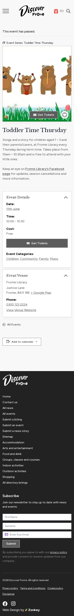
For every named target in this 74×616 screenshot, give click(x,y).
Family (43, 259)
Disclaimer (9, 594)
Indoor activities (13, 465)
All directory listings (15, 482)
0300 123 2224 (16, 304)
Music (54, 259)
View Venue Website (21, 310)
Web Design (11, 610)
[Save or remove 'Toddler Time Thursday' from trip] (64, 115)
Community (29, 259)
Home (7, 396)
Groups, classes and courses (21, 459)
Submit (11, 543)
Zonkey (33, 610)
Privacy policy (10, 588)
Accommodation (13, 442)
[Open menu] (6, 11)
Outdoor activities (14, 471)
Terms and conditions (32, 588)
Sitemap (8, 436)
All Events (14, 324)
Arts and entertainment (18, 448)
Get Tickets (46, 114)
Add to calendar (22, 341)
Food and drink (12, 454)
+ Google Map (41, 293)
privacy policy (58, 552)
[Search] (67, 11)
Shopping (9, 477)
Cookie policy (55, 588)
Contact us (10, 402)
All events (9, 413)
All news (8, 408)
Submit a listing (12, 419)
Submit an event (13, 425)
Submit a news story (16, 431)
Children (12, 259)
